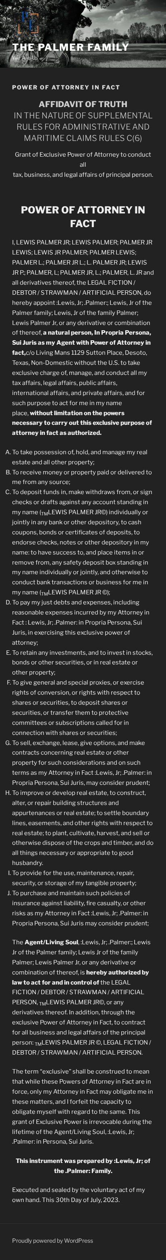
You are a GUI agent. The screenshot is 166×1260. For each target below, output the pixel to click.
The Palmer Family (71, 47)
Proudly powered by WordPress (52, 1240)
